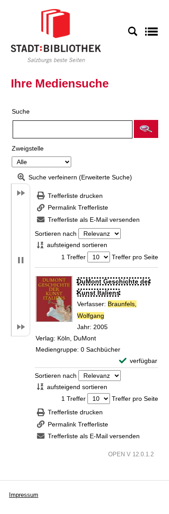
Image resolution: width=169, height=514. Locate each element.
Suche (21, 111)
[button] (146, 129)
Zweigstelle (28, 148)
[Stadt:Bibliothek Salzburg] (56, 35)
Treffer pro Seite (135, 257)
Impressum (23, 494)
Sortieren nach (56, 233)
